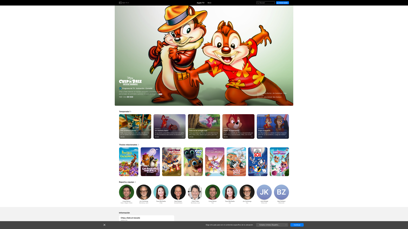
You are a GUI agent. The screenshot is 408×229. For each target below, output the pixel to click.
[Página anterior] (116, 126)
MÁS (160, 94)
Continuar (297, 225)
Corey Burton (267, 93)
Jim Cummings (277, 93)
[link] (129, 145)
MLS (209, 3)
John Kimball (268, 97)
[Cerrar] (104, 225)
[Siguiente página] (291, 126)
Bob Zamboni (277, 97)
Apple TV (200, 3)
